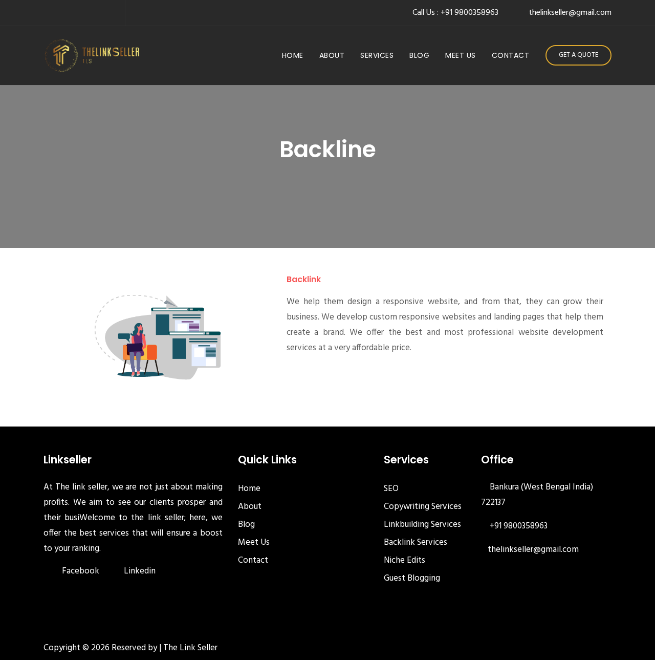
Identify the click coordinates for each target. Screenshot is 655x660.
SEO (391, 489)
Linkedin (140, 571)
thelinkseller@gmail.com (533, 550)
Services (377, 55)
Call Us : (455, 12)
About (332, 55)
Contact (511, 55)
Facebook (80, 571)
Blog (419, 55)
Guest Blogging (412, 578)
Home (295, 55)
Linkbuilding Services (422, 524)
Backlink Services (415, 542)
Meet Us (460, 55)
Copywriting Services (423, 507)
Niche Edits (404, 560)
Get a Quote (578, 55)
